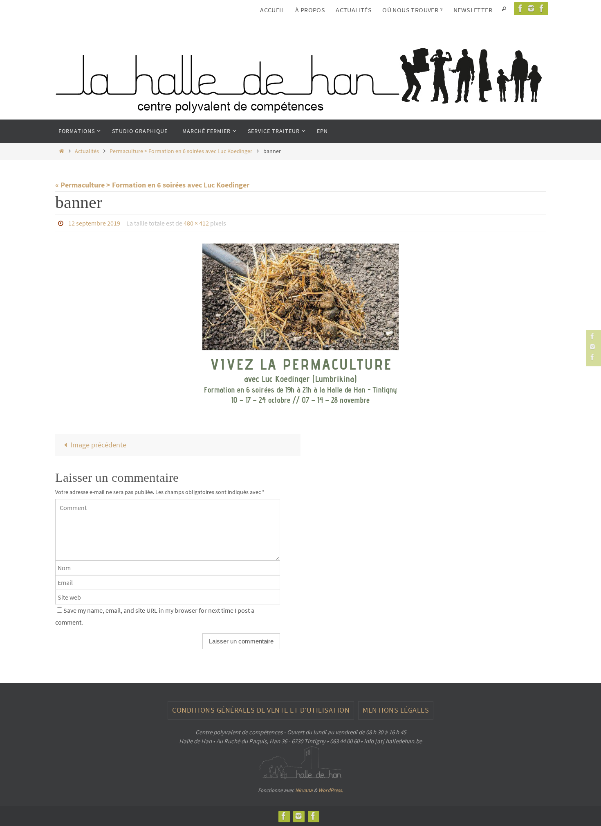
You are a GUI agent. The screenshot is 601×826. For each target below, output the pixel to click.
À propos (310, 10)
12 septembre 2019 (94, 223)
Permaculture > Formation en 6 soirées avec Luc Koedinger (181, 151)
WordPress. (330, 790)
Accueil (272, 10)
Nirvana (304, 790)
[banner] (300, 328)
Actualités (354, 10)
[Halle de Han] (520, 8)
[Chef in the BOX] (541, 8)
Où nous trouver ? (412, 10)
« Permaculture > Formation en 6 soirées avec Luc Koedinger (152, 185)
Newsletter (472, 10)
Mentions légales (396, 710)
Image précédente (98, 444)
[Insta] (531, 8)
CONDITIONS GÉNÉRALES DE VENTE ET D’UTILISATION (261, 710)
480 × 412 (196, 223)
